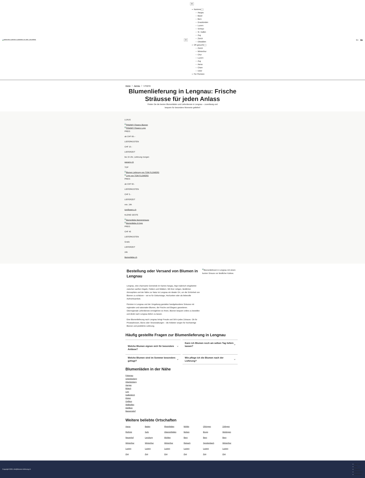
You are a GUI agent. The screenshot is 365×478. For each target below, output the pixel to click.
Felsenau (129, 375)
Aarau (128, 426)
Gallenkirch (130, 395)
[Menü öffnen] (186, 39)
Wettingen (226, 432)
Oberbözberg (131, 382)
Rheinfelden (169, 426)
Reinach (187, 443)
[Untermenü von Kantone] (202, 10)
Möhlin (186, 426)
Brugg (205, 432)
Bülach (128, 388)
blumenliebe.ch (131, 257)
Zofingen (226, 426)
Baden (147, 426)
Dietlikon (129, 408)
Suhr (147, 432)
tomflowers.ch (130, 210)
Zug (127, 454)
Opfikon (128, 401)
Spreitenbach (208, 443)
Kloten (128, 398)
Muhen (186, 432)
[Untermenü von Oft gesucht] (205, 45)
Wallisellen (129, 405)
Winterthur (129, 443)
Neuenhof (129, 438)
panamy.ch (129, 162)
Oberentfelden (170, 432)
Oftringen (207, 426)
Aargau (128, 385)
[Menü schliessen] (192, 3)
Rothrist (128, 432)
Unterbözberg (131, 379)
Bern (186, 438)
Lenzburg (149, 438)
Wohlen (167, 438)
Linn (127, 392)
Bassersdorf (130, 411)
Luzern (128, 449)
